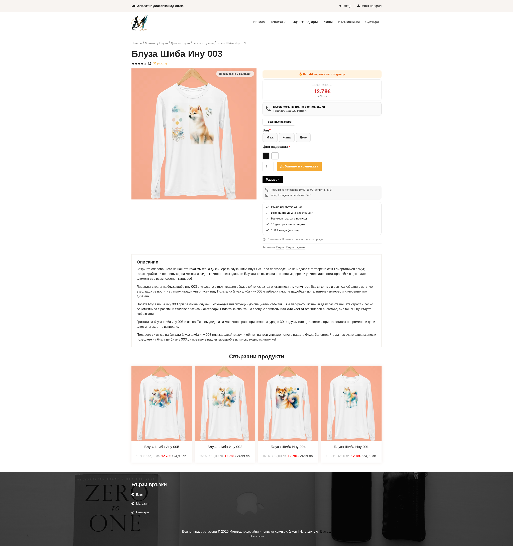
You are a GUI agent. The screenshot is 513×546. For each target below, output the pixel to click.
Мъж (270, 137)
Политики (256, 536)
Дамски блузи (180, 43)
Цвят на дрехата (275, 146)
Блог (139, 494)
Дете (303, 137)
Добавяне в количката (299, 166)
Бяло (275, 155)
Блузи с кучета (203, 43)
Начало (136, 43)
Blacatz (325, 531)
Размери (273, 179)
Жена (287, 137)
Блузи (163, 43)
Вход (347, 6)
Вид (266, 130)
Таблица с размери (279, 122)
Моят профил (372, 6)
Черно (266, 155)
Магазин (150, 43)
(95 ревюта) (160, 63)
